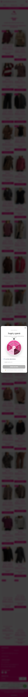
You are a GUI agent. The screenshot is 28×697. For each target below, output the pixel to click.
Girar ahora (14, 366)
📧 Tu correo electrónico (9, 359)
